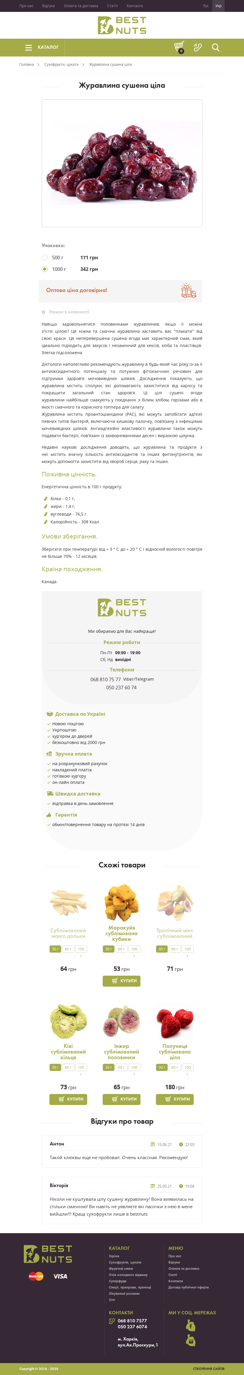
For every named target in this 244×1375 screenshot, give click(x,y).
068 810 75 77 (106, 679)
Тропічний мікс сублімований (175, 933)
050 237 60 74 (122, 687)
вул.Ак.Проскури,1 (138, 1345)
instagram (191, 1340)
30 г (55, 949)
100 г (81, 950)
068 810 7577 (132, 1321)
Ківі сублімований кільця (68, 1052)
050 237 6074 (132, 1327)
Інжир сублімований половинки (121, 1052)
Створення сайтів (209, 1369)
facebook (191, 1326)
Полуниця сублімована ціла (175, 1052)
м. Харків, (128, 1339)
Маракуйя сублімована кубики (121, 933)
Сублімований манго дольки (68, 933)
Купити (129, 981)
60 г (68, 949)
